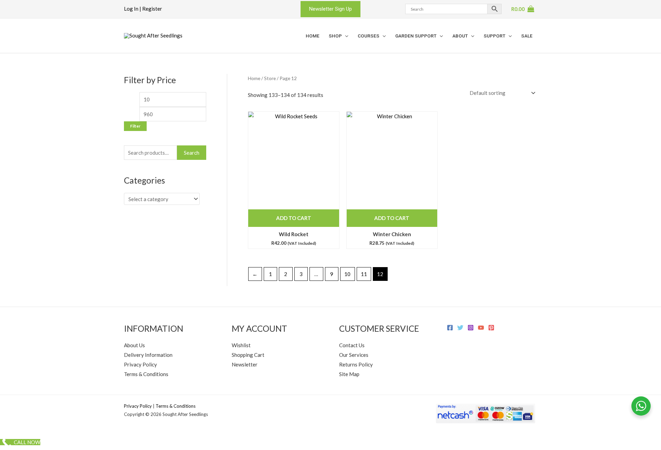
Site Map (349, 374)
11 (364, 274)
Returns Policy (356, 364)
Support (494, 36)
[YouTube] (481, 328)
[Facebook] (450, 328)
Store (270, 78)
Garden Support (416, 36)
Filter (135, 126)
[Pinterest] (491, 328)
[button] (330, 9)
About (460, 36)
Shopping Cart (248, 355)
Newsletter (245, 364)
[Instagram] (471, 328)
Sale (527, 36)
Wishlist (241, 345)
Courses (368, 36)
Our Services (353, 355)
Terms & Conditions (146, 374)
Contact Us (352, 345)
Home (312, 36)
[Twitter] (460, 328)
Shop (335, 36)
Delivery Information (148, 355)
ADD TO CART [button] (293, 218)
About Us (134, 345)
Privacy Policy (140, 364)
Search (191, 153)
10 (347, 274)
